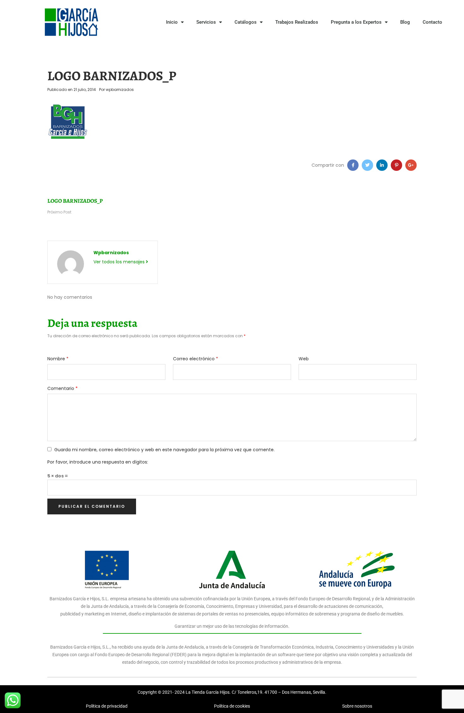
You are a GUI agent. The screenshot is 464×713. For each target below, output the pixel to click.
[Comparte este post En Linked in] (382, 165)
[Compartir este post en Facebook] (353, 165)
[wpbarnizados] (70, 263)
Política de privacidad (107, 706)
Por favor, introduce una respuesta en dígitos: (97, 462)
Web (304, 359)
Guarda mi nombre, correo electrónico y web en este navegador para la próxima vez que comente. (164, 449)
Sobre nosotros (357, 706)
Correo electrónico (195, 359)
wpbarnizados (120, 89)
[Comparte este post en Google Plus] (411, 165)
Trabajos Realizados (296, 22)
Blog (405, 22)
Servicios (206, 22)
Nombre (57, 359)
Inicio (172, 22)
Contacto (432, 22)
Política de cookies (232, 706)
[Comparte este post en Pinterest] (396, 165)
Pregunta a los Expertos (356, 22)
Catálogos (246, 22)
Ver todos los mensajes (119, 262)
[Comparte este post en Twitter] (367, 165)
